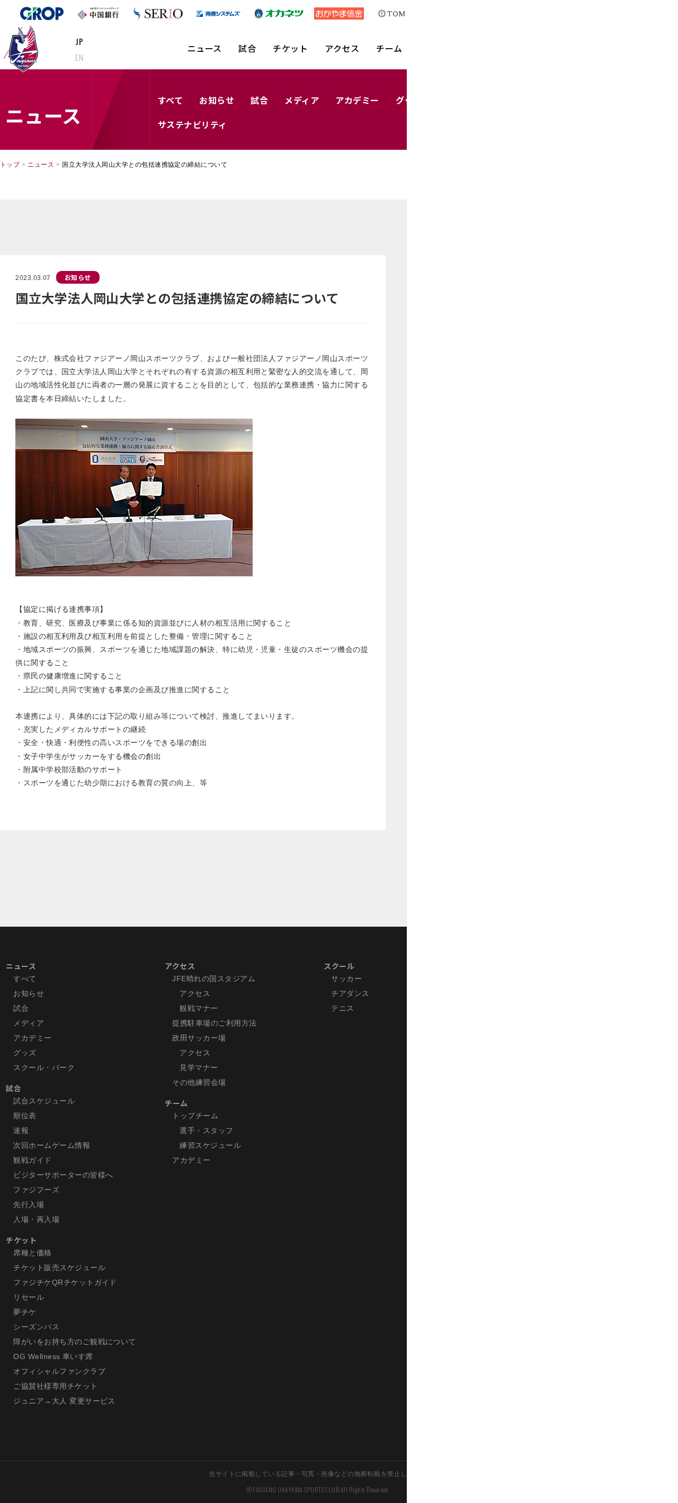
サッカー (346, 978)
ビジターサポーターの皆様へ (63, 1175)
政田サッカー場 (199, 1038)
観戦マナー (199, 1008)
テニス (342, 1008)
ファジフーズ (36, 1189)
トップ (10, 164)
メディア (301, 100)
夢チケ (24, 1312)
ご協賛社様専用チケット (55, 1386)
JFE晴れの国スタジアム (213, 978)
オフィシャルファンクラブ (59, 1371)
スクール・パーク (44, 1067)
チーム (389, 48)
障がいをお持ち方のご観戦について (74, 1341)
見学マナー (199, 1067)
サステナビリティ (192, 124)
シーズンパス (36, 1327)
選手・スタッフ (206, 1130)
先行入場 (28, 1204)
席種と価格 (32, 1252)
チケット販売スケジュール (59, 1267)
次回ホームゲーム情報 (51, 1145)
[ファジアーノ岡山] (23, 48)
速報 (21, 1130)
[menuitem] (204, 53)
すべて (170, 100)
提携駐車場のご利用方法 (214, 1023)
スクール (339, 966)
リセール (28, 1297)
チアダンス (350, 993)
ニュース (205, 48)
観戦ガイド (32, 1160)
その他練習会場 (199, 1082)
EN (79, 57)
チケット (290, 48)
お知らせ (216, 100)
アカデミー (357, 100)
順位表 (24, 1115)
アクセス (342, 48)
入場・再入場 (36, 1219)
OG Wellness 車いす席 (53, 1356)
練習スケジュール (210, 1145)
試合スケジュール (44, 1101)
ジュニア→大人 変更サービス (64, 1401)
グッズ (24, 1052)
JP (79, 41)
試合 (247, 48)
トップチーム (195, 1115)
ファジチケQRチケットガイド (65, 1282)
